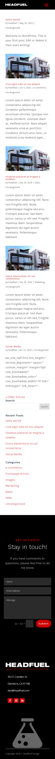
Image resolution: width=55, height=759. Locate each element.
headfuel (12, 23)
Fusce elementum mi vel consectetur (20, 277)
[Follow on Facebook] (10, 700)
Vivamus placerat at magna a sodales (23, 178)
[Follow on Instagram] (16, 700)
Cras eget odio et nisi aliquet (23, 84)
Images (10, 480)
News (9, 492)
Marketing (40, 282)
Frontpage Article (17, 473)
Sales (37, 182)
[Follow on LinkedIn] (22, 700)
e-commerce (39, 87)
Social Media (13, 346)
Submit (43, 623)
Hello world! (13, 19)
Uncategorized (13, 27)
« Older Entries (15, 397)
